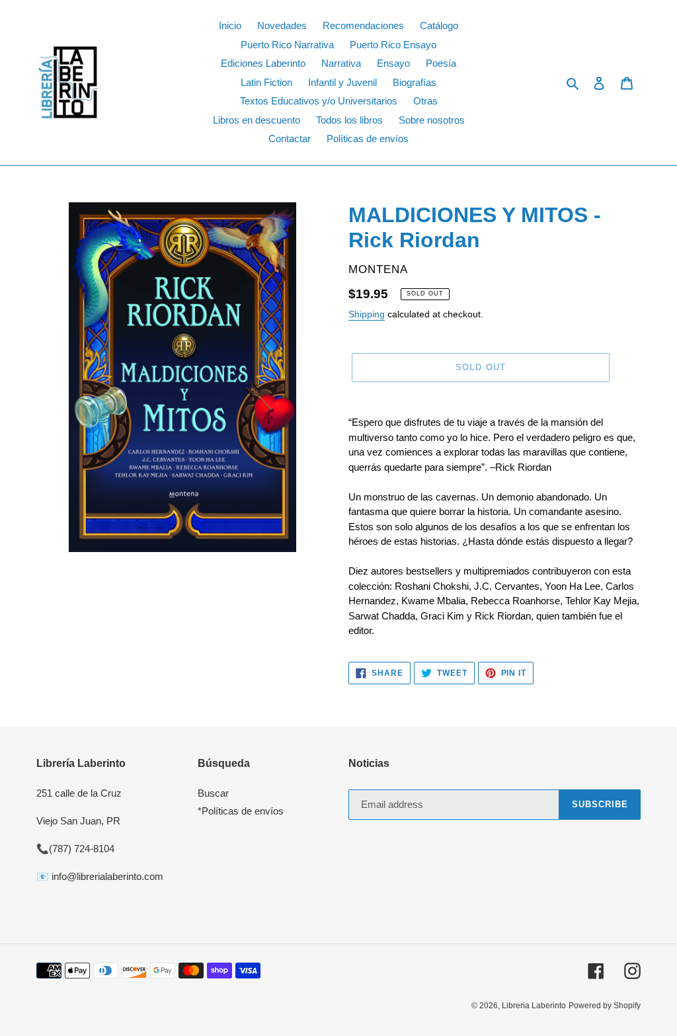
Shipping (366, 314)
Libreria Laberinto (534, 1005)
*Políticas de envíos (241, 811)
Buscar (213, 793)
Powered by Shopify (605, 1005)
